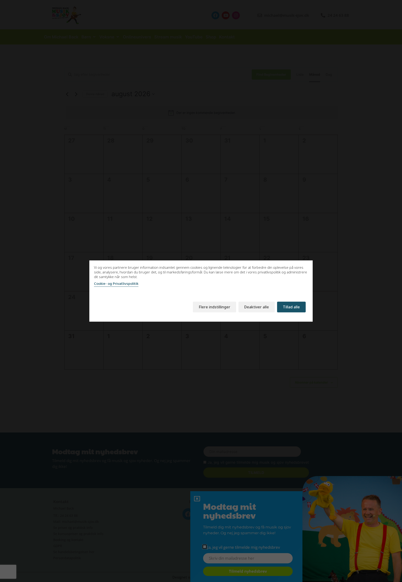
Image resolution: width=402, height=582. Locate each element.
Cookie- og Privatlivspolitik (116, 283)
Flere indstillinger (214, 307)
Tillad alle (291, 307)
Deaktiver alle (256, 307)
